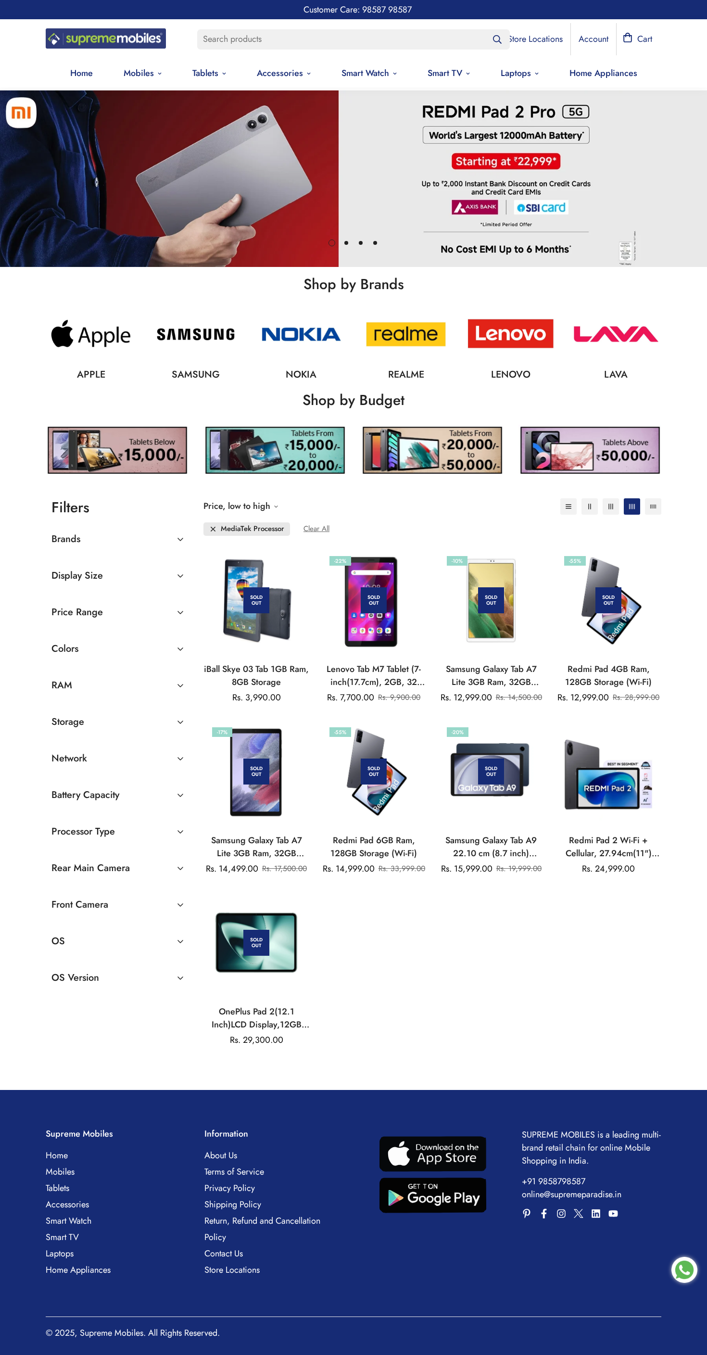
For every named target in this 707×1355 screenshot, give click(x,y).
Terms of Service (234, 1171)
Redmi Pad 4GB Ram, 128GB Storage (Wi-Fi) (608, 675)
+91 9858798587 (553, 1181)
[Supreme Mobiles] (106, 39)
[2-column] (589, 506)
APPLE (91, 374)
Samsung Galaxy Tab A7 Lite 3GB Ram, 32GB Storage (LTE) (256, 847)
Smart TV (445, 73)
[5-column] (653, 506)
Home (81, 73)
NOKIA (301, 374)
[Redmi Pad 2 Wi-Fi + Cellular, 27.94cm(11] (608, 771)
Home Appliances (603, 73)
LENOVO (510, 374)
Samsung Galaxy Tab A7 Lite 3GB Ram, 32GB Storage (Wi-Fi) (491, 676)
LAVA (616, 374)
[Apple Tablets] (91, 334)
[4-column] (632, 506)
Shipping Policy (232, 1204)
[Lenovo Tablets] (511, 334)
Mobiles (139, 73)
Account (593, 39)
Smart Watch (365, 73)
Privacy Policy (229, 1188)
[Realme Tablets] (406, 334)
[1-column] (568, 506)
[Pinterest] (526, 1213)
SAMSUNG (196, 374)
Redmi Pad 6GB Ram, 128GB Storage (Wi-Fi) (373, 847)
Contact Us (223, 1253)
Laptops (516, 73)
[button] (637, 39)
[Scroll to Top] (688, 1303)
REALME (406, 374)
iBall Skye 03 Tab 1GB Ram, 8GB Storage (256, 675)
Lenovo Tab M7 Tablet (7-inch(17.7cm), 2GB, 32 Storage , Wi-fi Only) (374, 676)
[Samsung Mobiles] (196, 334)
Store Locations (232, 1270)
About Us (220, 1155)
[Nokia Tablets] (301, 334)
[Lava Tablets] (616, 334)
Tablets (205, 73)
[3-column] (611, 506)
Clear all (316, 528)
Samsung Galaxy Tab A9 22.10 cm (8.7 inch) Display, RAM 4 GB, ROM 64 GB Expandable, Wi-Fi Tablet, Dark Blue (491, 847)
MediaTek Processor (252, 528)
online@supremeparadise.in (571, 1194)
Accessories (280, 73)
